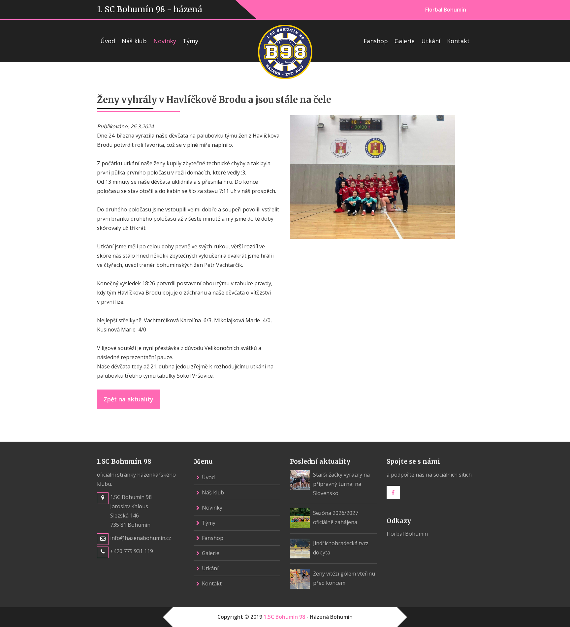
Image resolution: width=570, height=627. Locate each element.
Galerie (405, 41)
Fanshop (376, 41)
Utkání (430, 41)
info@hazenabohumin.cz (140, 538)
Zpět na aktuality (128, 399)
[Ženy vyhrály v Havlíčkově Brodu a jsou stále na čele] (372, 176)
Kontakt (458, 41)
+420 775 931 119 (131, 551)
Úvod (107, 41)
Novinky (164, 41)
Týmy (190, 41)
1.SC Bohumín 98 (284, 616)
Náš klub (134, 41)
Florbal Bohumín (445, 9)
